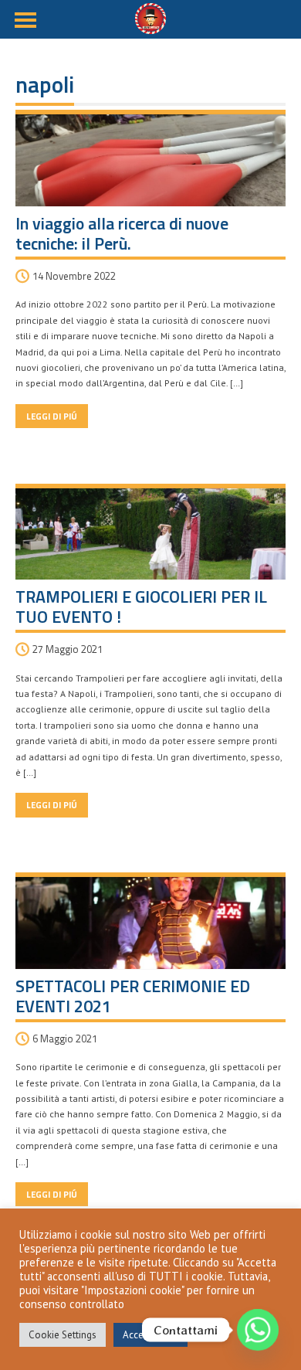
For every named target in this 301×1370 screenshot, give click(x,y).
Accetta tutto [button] (150, 1334)
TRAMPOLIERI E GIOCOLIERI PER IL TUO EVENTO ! (141, 606)
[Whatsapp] (258, 1330)
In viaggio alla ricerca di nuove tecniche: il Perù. (121, 233)
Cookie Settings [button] (62, 1334)
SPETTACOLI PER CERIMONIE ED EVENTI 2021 (132, 996)
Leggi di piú (51, 416)
